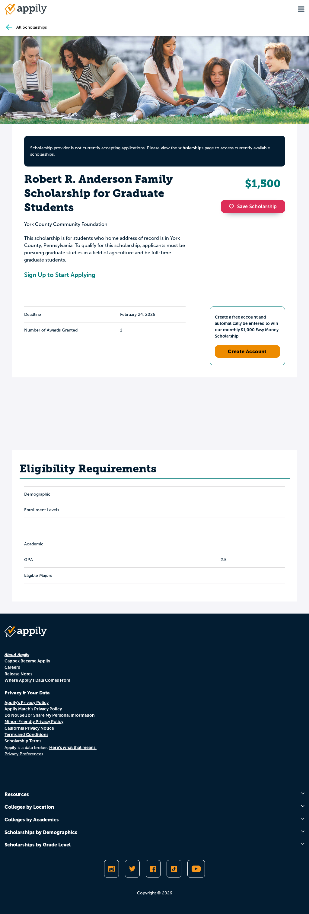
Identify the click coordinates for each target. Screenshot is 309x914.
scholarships (190, 147)
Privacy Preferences (24, 754)
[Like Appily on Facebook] (153, 869)
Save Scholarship (257, 206)
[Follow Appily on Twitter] (132, 869)
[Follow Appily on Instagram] (111, 869)
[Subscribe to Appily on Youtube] (196, 869)
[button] (233, 206)
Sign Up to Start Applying (59, 274)
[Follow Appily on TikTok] (174, 869)
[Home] (26, 9)
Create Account (247, 351)
